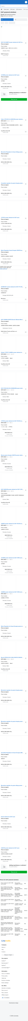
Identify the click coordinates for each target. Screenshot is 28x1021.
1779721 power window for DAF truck (10, 217)
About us (3, 947)
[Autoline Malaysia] (8, 2)
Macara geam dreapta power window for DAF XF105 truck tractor (7, 923)
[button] (26, 2)
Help (3, 949)
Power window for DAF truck (8, 816)
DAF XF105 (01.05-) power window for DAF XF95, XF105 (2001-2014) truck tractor (7, 895)
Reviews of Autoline (6, 980)
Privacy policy (5, 975)
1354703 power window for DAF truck (10, 848)
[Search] (26, 6)
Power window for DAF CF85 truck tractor (7, 883)
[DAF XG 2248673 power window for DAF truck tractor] (14, 33)
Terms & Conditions (6, 973)
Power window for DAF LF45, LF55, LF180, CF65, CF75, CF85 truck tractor (7, 910)
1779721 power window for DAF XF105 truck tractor (13, 421)
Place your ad (14, 99)
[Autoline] (1, 9)
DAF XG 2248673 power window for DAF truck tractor (14, 42)
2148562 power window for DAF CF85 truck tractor (13, 592)
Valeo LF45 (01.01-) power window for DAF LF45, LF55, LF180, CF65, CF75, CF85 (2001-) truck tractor (7, 929)
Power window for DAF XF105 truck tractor (7, 900)
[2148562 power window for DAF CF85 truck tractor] (14, 583)
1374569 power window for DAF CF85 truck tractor (13, 557)
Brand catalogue (5, 982)
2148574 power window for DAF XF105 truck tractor (13, 523)
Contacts (3, 951)
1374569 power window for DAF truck (10, 75)
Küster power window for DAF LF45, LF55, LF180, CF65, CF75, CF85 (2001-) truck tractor (7, 918)
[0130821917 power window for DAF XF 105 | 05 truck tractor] (14, 278)
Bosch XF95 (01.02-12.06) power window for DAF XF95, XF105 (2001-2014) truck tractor (7, 888)
